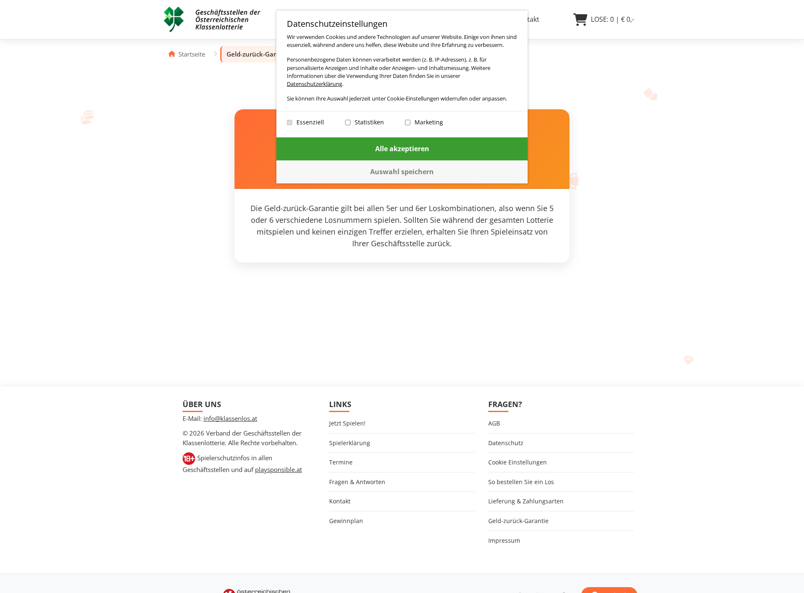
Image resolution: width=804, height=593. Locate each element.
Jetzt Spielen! (347, 423)
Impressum (504, 540)
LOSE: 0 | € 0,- (612, 19)
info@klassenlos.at (230, 418)
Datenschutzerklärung (314, 84)
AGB (494, 423)
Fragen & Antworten (357, 482)
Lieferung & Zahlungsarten (526, 501)
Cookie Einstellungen (517, 462)
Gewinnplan (346, 521)
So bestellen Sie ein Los (521, 482)
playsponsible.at (278, 469)
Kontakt (339, 501)
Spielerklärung (349, 443)
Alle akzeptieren (402, 148)
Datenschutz (505, 443)
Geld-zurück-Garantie (518, 521)
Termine (341, 462)
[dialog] (402, 96)
